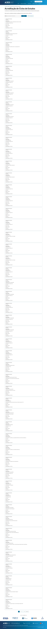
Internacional (29, 3)
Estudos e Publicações (35, 3)
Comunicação (39, 3)
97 (24, 611)
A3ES (18, 3)
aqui (31, 13)
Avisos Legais (4, 627)
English (31, 1)
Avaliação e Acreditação (23, 3)
